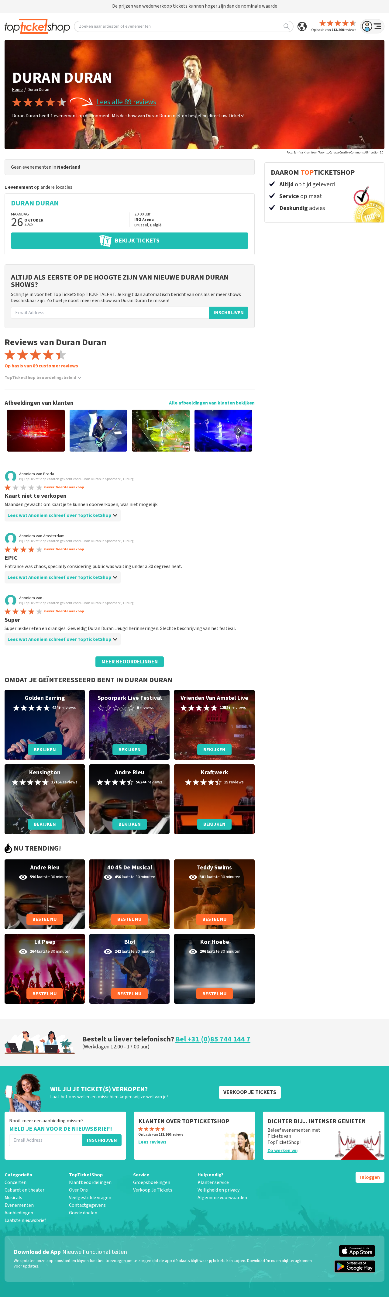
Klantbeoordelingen (90, 1182)
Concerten (15, 1182)
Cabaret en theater (24, 1190)
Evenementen (19, 1205)
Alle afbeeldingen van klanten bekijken (212, 403)
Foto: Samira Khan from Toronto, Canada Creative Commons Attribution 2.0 (335, 152)
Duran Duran (38, 90)
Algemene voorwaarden (222, 1197)
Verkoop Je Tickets (152, 1190)
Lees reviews (152, 1142)
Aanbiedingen (19, 1212)
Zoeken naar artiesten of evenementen (115, 26)
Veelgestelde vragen (90, 1197)
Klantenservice (213, 1182)
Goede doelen (83, 1212)
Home (17, 90)
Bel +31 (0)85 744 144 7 (212, 1039)
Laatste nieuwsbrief (25, 1220)
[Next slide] (239, 430)
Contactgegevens (87, 1205)
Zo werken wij (282, 1150)
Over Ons (78, 1190)
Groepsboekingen (151, 1182)
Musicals (13, 1197)
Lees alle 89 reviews (126, 102)
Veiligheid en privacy (218, 1190)
